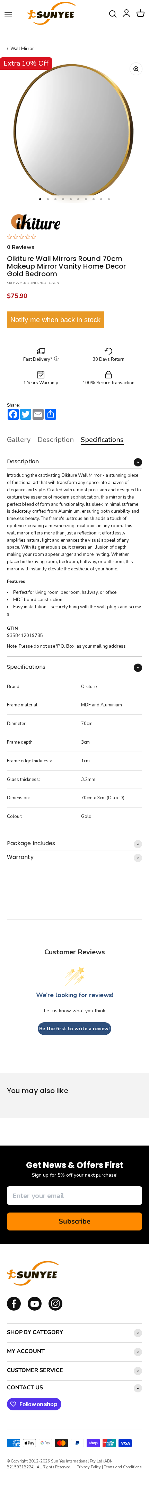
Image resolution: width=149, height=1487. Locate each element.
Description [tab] (55, 439)
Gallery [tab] (18, 439)
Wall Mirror (22, 49)
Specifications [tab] (102, 439)
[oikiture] (35, 222)
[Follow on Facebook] (14, 1309)
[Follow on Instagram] (35, 1309)
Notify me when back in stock (55, 320)
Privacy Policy (89, 1467)
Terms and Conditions (122, 1467)
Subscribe (74, 1221)
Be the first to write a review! (74, 1028)
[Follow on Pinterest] (55, 1309)
